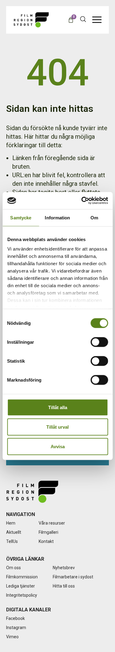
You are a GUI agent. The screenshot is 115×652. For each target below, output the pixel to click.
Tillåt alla (57, 407)
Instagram (16, 627)
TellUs (12, 541)
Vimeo (12, 636)
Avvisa (58, 446)
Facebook (15, 618)
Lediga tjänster (20, 586)
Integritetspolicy (21, 595)
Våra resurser (52, 523)
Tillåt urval (57, 426)
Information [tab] (57, 217)
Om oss (13, 567)
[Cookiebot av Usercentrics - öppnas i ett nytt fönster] (82, 201)
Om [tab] (94, 217)
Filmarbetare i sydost (73, 576)
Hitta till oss (64, 586)
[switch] (99, 342)
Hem (10, 523)
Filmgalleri (48, 532)
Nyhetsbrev (64, 567)
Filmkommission (22, 576)
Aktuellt (13, 532)
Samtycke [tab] (20, 217)
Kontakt (46, 541)
